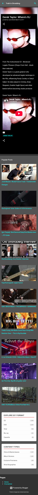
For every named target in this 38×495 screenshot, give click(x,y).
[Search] (35, 3)
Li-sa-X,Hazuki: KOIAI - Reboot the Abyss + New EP (19, 357)
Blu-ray (18, 433)
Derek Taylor (7, 135)
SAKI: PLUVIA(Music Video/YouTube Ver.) (16, 404)
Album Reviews (18, 456)
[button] (4, 24)
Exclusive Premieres (18, 460)
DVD (18, 425)
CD (18, 420)
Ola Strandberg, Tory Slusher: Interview (15, 259)
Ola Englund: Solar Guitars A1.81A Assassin (17, 208)
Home (6, 482)
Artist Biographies (18, 464)
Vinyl (18, 429)
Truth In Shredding (13, 3)
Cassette (18, 437)
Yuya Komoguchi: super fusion (12, 283)
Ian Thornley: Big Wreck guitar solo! (14, 381)
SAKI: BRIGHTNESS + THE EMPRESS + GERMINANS (19, 306)
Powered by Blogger (20, 488)
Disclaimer (8, 484)
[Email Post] (4, 133)
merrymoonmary (24, 492)
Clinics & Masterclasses (18, 452)
